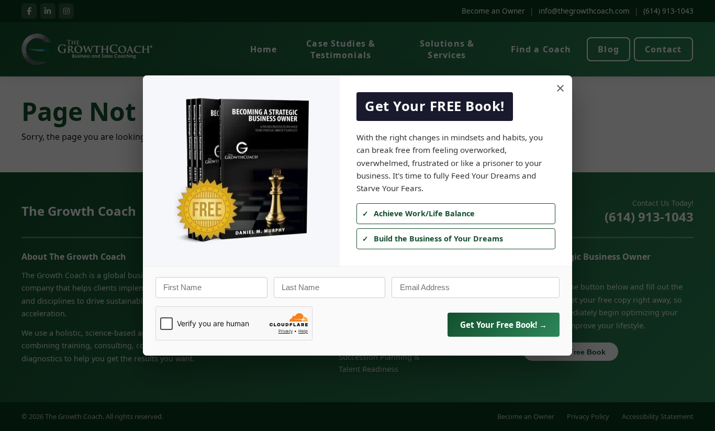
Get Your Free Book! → (503, 324)
